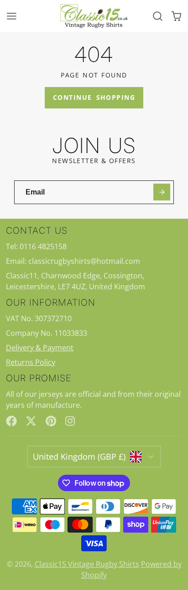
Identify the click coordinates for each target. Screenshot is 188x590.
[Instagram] (70, 421)
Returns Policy (30, 362)
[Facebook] (11, 421)
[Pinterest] (51, 421)
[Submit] (161, 192)
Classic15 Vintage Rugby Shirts (87, 564)
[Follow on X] (31, 421)
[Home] (94, 16)
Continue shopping (94, 97)
